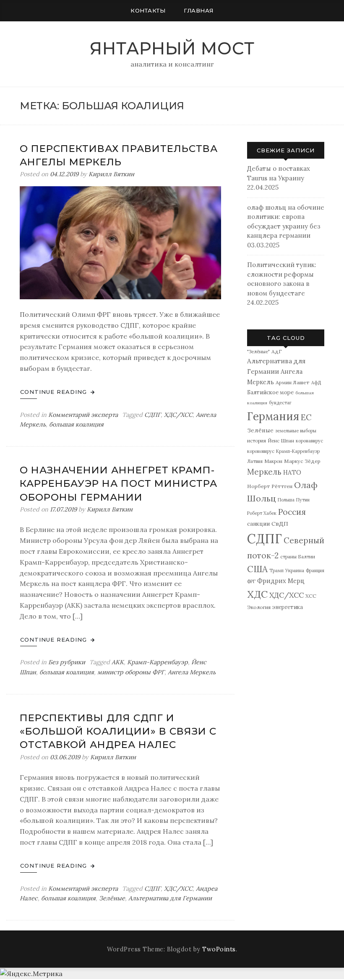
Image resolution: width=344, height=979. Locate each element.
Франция (315, 570)
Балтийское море (270, 392)
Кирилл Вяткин (111, 174)
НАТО (292, 472)
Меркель (264, 472)
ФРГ (251, 581)
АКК (118, 662)
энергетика (287, 607)
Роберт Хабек (261, 513)
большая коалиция (76, 424)
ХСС (310, 596)
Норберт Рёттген (269, 486)
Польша (286, 500)
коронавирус (309, 441)
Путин (303, 500)
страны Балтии (297, 556)
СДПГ (152, 415)
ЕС (306, 417)
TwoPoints (219, 949)
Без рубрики (66, 662)
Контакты (147, 10)
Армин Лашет (293, 382)
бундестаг (280, 403)
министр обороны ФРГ (130, 672)
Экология (259, 607)
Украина (294, 570)
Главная (199, 10)
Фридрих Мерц (281, 581)
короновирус (260, 451)
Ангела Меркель (192, 672)
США (257, 569)
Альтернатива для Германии (170, 898)
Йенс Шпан (281, 440)
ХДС (257, 594)
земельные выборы (295, 431)
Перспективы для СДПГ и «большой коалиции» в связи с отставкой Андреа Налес (118, 731)
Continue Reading (54, 391)
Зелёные (112, 898)
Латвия (255, 461)
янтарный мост (172, 48)
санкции (258, 523)
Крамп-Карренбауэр (157, 662)
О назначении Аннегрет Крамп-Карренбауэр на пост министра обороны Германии (118, 483)
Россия (292, 512)
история (256, 440)
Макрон (273, 461)
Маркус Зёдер (302, 461)
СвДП (279, 523)
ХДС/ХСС (178, 415)
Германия (273, 416)
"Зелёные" (258, 351)
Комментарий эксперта (83, 415)
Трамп (276, 570)
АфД (316, 382)
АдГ (276, 351)
